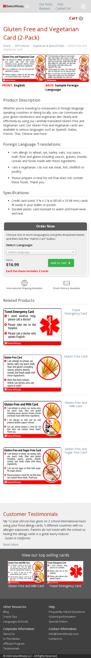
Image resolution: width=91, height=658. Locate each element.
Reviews (44, 8)
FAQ (60, 4)
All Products (22, 46)
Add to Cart (59, 263)
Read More (10, 544)
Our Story (45, 4)
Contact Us (63, 8)
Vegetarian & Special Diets (48, 46)
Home (7, 46)
